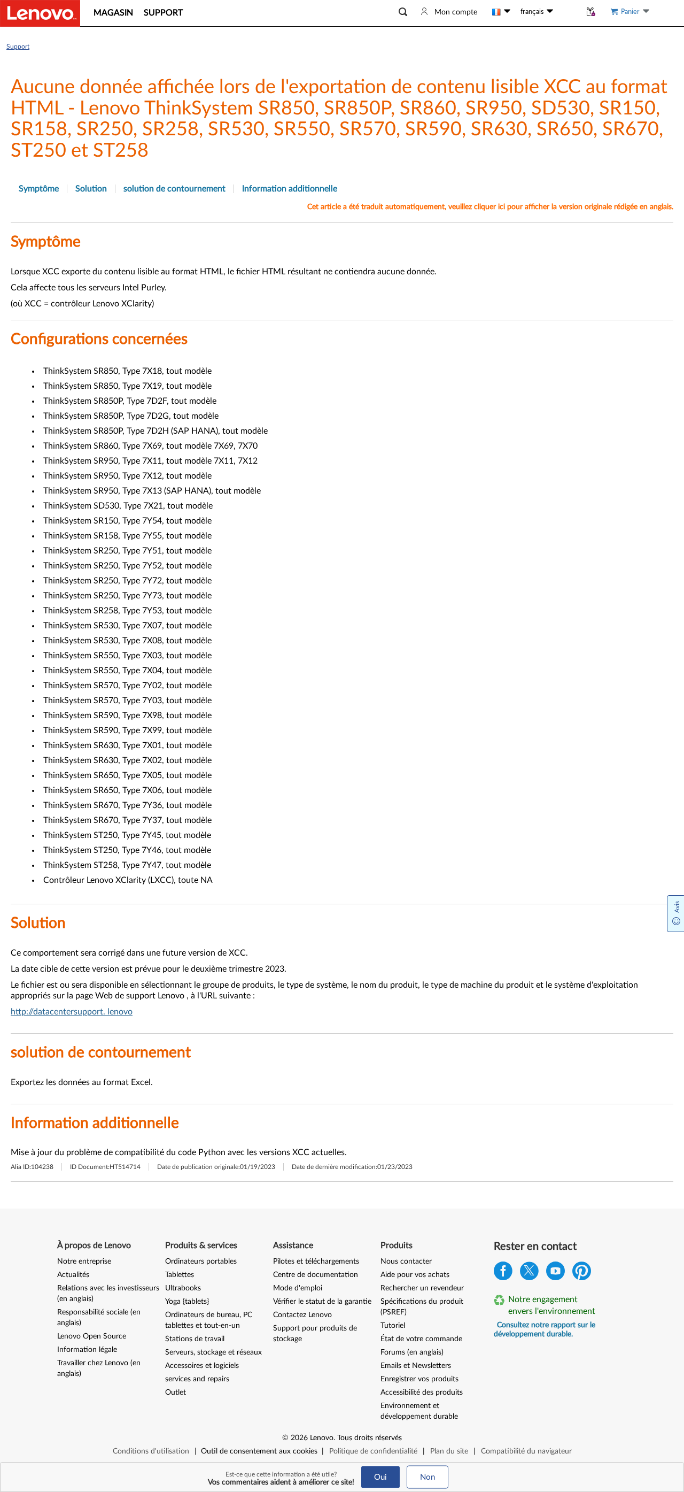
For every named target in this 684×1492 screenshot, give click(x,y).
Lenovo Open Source (91, 1336)
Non (427, 1477)
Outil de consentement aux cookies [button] (259, 1451)
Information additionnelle (289, 188)
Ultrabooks (183, 1288)
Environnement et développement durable (419, 1411)
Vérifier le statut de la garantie (322, 1301)
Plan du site (449, 1451)
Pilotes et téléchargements (316, 1261)
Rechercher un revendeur (422, 1288)
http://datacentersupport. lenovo (72, 1012)
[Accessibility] (567, 11)
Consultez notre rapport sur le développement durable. (544, 1329)
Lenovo (321, 1438)
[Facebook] (503, 1273)
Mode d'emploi (297, 1288)
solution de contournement (174, 188)
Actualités (73, 1275)
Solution (91, 188)
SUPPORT (163, 13)
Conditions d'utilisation (151, 1451)
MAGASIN (113, 13)
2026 (299, 1438)
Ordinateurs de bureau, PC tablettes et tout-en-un (208, 1320)
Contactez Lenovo (302, 1315)
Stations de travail (194, 1339)
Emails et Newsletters (415, 1366)
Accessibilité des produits (421, 1392)
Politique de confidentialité (373, 1451)
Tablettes (179, 1275)
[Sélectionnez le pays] (501, 12)
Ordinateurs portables (201, 1261)
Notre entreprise (84, 1261)
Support (17, 46)
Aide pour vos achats (414, 1275)
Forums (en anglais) (412, 1352)
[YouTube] (555, 1273)
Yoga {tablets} (187, 1301)
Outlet (175, 1392)
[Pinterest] (581, 1273)
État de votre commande (421, 1339)
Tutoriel (392, 1325)
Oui (380, 1477)
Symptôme (39, 188)
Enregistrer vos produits (419, 1379)
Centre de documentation (315, 1275)
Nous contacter (406, 1261)
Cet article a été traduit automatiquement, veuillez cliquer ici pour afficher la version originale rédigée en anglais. (490, 207)
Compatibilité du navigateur (526, 1451)
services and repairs (197, 1379)
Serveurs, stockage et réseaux (213, 1352)
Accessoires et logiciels (202, 1366)
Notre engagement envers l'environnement (551, 1305)
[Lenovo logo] (40, 13)
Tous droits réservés (369, 1438)
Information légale (87, 1349)
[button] (403, 12)
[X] (529, 1273)
